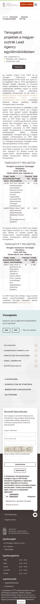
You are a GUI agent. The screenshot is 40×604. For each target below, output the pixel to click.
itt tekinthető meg (23, 303)
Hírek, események (12, 361)
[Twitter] (21, 74)
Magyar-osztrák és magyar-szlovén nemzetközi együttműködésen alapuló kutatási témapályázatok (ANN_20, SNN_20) (20, 98)
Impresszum (9, 586)
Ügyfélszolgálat (12, 366)
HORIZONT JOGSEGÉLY (27, 4)
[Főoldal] (11, 4)
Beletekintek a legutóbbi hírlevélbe (18, 501)
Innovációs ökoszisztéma (17, 355)
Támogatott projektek (9, 19)
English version (10, 520)
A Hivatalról (11, 379)
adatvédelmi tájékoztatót (14, 495)
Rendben (21, 602)
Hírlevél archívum (12, 505)
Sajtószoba (11, 395)
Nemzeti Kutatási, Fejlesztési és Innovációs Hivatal (16, 531)
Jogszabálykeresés (12, 583)
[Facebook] (16, 74)
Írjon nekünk (9, 549)
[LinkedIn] (26, 74)
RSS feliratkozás (11, 514)
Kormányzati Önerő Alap (16, 350)
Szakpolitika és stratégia (18, 384)
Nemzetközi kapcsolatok (18, 389)
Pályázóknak (14, 17)
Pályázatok (24, 17)
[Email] (11, 74)
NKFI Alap (22, 19)
